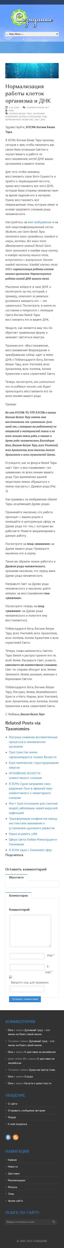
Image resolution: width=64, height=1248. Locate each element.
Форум (12, 1117)
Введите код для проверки (30, 982)
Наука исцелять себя (23, 834)
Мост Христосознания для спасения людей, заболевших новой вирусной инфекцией (33, 808)
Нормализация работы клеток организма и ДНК (27, 93)
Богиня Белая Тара (20, 113)
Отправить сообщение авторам (26, 1110)
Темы (11, 1193)
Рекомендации (16, 1180)
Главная (12, 1159)
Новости (13, 1166)
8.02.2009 (14, 107)
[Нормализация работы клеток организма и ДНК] (32, 70)
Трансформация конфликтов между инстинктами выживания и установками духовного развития (33, 823)
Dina (11, 110)
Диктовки (14, 1173)
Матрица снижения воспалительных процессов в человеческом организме (33, 742)
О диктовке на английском (40, 1052)
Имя (49, 955)
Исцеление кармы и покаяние (23, 116)
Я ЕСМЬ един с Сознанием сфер (30, 850)
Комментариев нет (38, 107)
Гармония (39, 113)
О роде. (28, 1076)
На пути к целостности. (38, 1083)
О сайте (12, 1103)
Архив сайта (15, 1200)
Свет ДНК (39, 119)
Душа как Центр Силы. (42, 1069)
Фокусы (12, 1187)
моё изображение (40, 222)
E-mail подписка (17, 1124)
